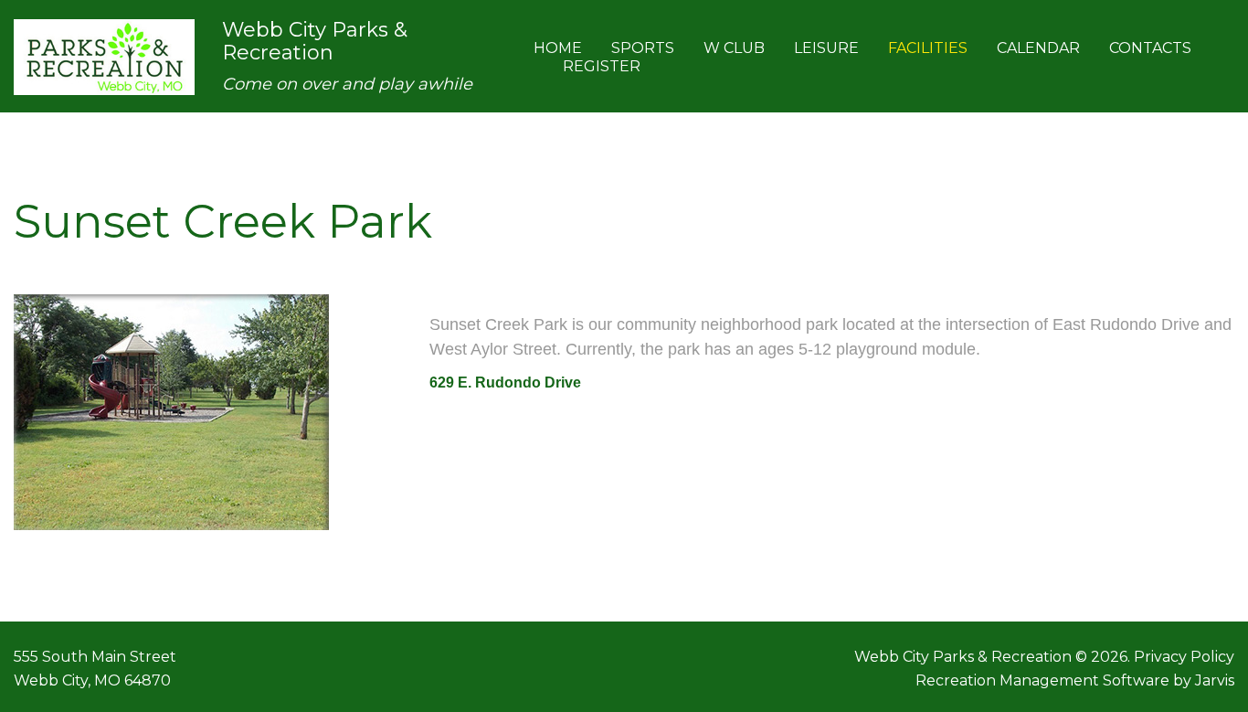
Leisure (826, 48)
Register (601, 66)
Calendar (1038, 48)
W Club (734, 48)
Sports (642, 48)
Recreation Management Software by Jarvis (1074, 680)
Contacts (1150, 48)
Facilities (928, 48)
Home (558, 48)
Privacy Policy (1184, 656)
